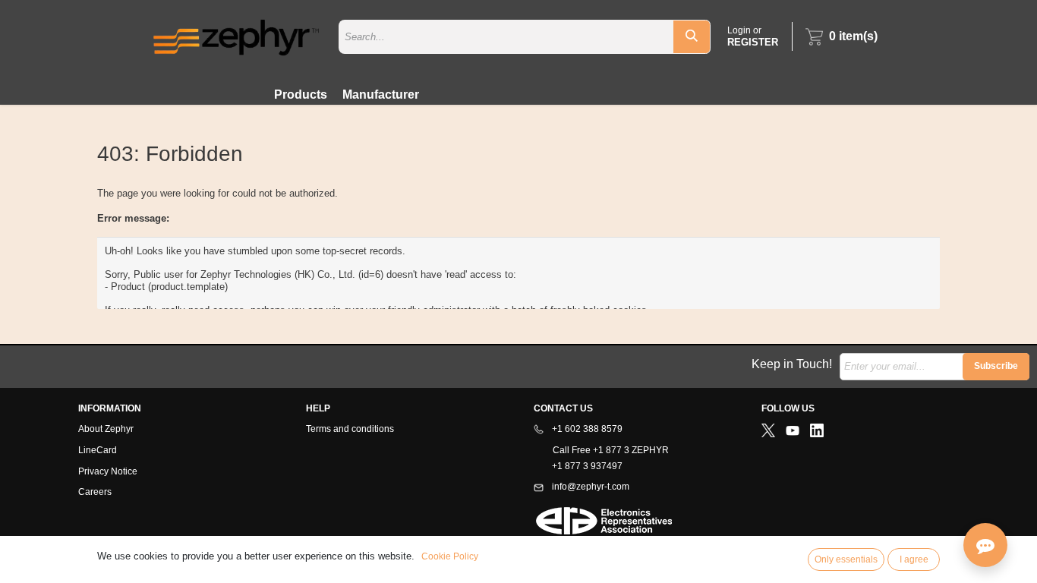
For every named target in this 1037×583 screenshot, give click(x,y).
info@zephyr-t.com (589, 486)
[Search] (692, 37)
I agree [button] (914, 559)
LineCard (97, 450)
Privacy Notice (107, 471)
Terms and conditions (350, 429)
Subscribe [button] (996, 366)
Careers (95, 492)
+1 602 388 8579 (586, 429)
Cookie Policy (449, 556)
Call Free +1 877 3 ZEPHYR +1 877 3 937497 (601, 458)
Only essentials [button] (846, 559)
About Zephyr (106, 429)
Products (300, 94)
